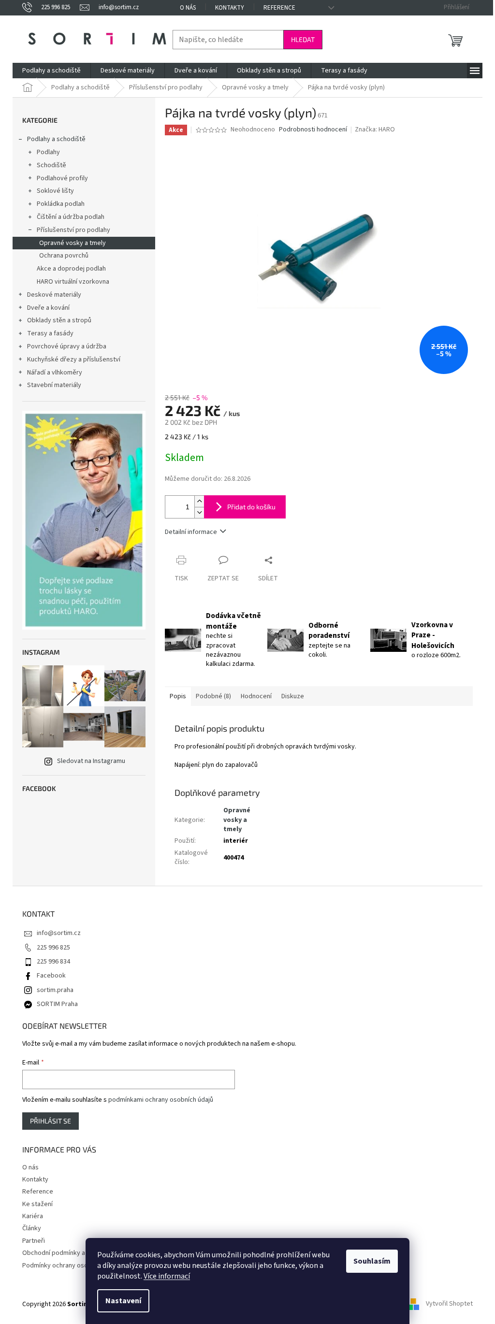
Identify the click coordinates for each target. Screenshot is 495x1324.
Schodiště (51, 165)
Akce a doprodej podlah (71, 268)
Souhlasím (372, 1261)
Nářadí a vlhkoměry (54, 372)
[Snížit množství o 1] (199, 512)
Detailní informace (191, 532)
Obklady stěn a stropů (59, 320)
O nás (188, 7)
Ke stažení (37, 1204)
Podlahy (48, 152)
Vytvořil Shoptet (449, 1304)
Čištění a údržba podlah (70, 217)
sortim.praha (55, 990)
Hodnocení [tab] (256, 696)
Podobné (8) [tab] (213, 696)
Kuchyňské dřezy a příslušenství (73, 359)
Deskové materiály (54, 295)
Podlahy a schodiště (56, 139)
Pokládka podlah (61, 204)
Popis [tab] (178, 696)
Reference (279, 7)
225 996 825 (53, 947)
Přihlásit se (50, 1121)
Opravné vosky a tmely (72, 243)
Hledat (303, 39)
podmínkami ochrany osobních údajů (160, 1100)
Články (31, 1228)
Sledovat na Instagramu (91, 761)
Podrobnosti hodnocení (313, 129)
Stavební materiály (54, 385)
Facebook (51, 975)
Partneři (33, 1241)
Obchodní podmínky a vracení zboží (73, 1253)
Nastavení (123, 1300)
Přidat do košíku (251, 507)
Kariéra (32, 1216)
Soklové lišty (55, 191)
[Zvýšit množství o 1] (199, 501)
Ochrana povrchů (63, 255)
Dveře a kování (48, 308)
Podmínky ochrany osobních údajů (71, 1265)
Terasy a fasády (50, 333)
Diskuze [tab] (292, 696)
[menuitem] (51, 70)
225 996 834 (53, 961)
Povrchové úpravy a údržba (66, 346)
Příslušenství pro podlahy (73, 230)
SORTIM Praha (57, 1004)
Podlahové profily (62, 178)
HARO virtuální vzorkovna (73, 282)
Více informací (167, 1276)
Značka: (375, 129)
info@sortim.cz (59, 933)
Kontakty (229, 7)
